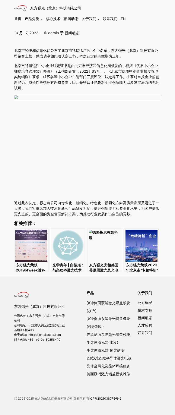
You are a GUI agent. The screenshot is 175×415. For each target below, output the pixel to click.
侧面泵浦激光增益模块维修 (108, 374)
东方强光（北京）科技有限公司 (55, 8)
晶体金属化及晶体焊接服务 (108, 366)
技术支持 (145, 310)
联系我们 (145, 333)
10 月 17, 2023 (26, 33)
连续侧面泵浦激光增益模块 (108, 334)
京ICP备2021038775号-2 (103, 398)
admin (53, 33)
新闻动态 (72, 33)
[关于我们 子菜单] (98, 19)
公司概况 (145, 303)
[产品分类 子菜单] (41, 19)
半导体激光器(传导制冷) (106, 350)
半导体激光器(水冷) (102, 342)
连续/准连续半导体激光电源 (109, 358)
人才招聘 (145, 325)
